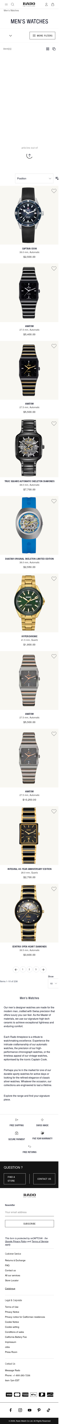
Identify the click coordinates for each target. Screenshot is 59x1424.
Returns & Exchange (15, 1260)
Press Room (11, 1351)
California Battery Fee (16, 1336)
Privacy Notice (12, 1311)
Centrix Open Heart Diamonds (29, 946)
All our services (12, 1275)
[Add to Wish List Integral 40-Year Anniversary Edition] (54, 811)
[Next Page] (43, 969)
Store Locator (12, 1280)
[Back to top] (29, 155)
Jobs (7, 1346)
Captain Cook (29, 248)
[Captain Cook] (29, 215)
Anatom (29, 326)
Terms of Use (11, 1306)
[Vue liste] (53, 48)
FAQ (7, 1265)
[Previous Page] (16, 969)
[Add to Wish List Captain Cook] (54, 191)
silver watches (12, 1081)
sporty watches (21, 1074)
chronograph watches (30, 1052)
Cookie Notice (12, 1321)
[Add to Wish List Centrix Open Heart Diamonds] (54, 889)
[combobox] (9, 35)
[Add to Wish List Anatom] (54, 268)
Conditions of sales (14, 1331)
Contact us (44, 1178)
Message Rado (12, 1370)
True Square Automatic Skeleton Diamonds (30, 481)
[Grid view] (47, 48)
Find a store (11, 1179)
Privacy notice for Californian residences (25, 1316)
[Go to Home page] (29, 4)
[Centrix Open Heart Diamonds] (29, 913)
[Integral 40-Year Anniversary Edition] (29, 835)
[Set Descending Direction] (57, 178)
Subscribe (29, 1223)
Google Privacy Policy (16, 1241)
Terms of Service (40, 1241)
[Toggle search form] (12, 4)
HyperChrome (29, 636)
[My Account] (46, 4)
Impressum (10, 1341)
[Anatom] (29, 292)
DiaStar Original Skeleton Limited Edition (29, 558)
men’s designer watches (22, 1007)
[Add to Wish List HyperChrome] (54, 578)
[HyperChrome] (29, 603)
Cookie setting (12, 1326)
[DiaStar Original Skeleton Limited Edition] (29, 525)
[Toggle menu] (6, 4)
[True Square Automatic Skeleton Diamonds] (29, 447)
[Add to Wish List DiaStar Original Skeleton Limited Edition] (54, 501)
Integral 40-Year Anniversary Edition (29, 868)
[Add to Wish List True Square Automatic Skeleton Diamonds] (54, 423)
